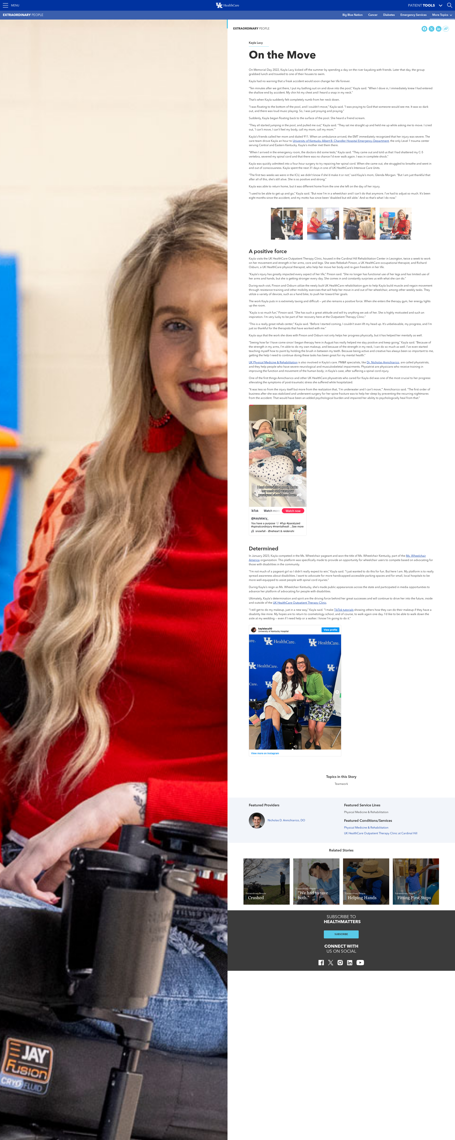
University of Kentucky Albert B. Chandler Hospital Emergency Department (341, 141)
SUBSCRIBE (341, 934)
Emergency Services (413, 15)
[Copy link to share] (446, 29)
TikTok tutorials (344, 610)
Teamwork (341, 784)
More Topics (440, 15)
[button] (11, 5)
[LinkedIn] (349, 963)
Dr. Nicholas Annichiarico (383, 362)
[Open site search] (449, 5)
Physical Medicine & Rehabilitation (366, 827)
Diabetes (389, 15)
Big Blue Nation (352, 15)
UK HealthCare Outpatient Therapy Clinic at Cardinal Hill (380, 833)
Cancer (373, 15)
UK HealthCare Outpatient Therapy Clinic (299, 603)
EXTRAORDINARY (251, 28)
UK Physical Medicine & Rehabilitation (273, 362)
